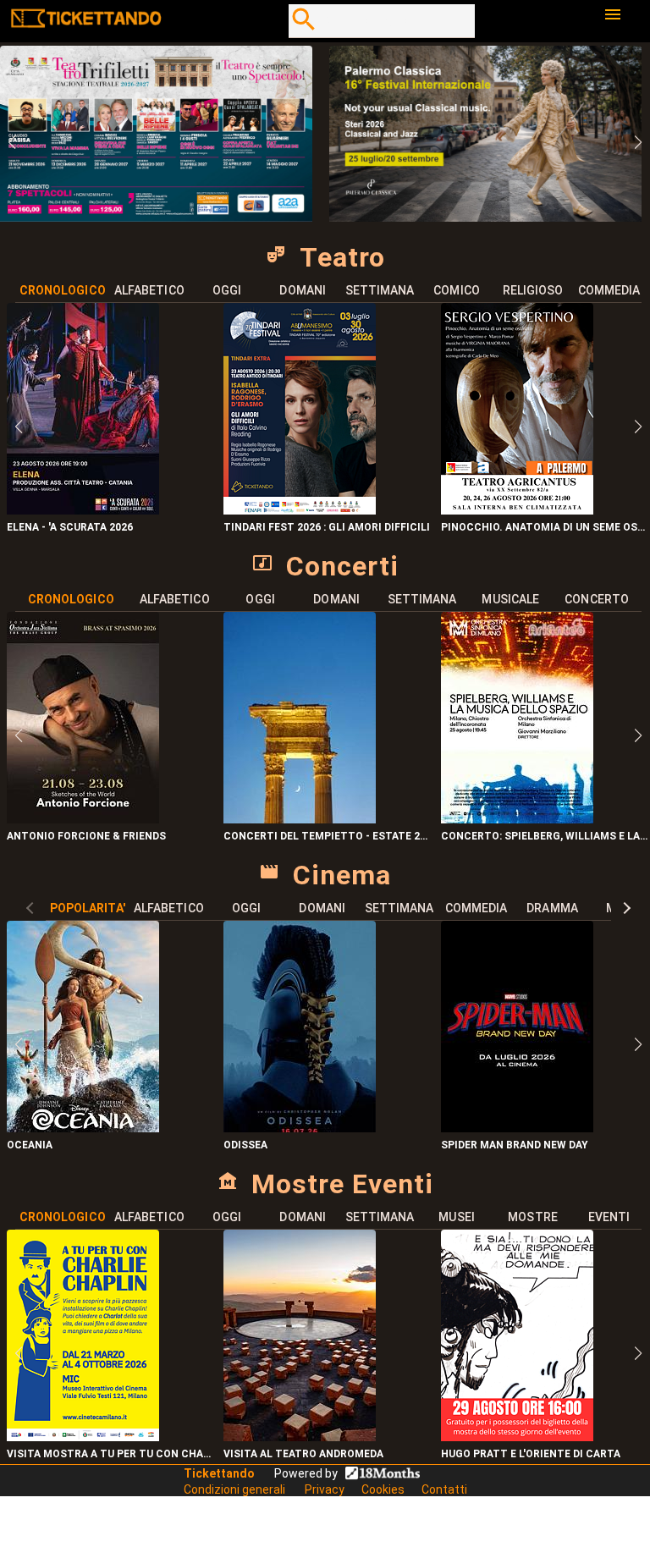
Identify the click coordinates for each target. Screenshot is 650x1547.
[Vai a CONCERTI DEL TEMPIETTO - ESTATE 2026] (299, 819)
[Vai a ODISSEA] (299, 1128)
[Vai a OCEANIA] (83, 1128)
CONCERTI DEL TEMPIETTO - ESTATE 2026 (327, 836)
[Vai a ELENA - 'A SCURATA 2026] (83, 510)
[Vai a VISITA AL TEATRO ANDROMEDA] (299, 1437)
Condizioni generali (236, 1489)
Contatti (444, 1489)
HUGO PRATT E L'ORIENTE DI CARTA (530, 1454)
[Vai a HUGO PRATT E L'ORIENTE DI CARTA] (517, 1437)
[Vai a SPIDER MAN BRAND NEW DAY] (517, 1128)
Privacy (324, 1489)
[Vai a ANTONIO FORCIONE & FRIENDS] (83, 819)
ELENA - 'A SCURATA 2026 (70, 527)
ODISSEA (245, 1145)
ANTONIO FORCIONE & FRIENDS (86, 836)
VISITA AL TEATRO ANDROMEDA (303, 1454)
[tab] (62, 290)
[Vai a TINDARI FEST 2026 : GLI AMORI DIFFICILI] (299, 510)
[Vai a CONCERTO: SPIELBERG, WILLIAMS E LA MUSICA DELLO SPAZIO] (517, 819)
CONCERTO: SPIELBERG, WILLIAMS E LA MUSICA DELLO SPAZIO (545, 836)
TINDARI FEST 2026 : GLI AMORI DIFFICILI (326, 527)
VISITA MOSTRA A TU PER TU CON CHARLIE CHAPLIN (111, 1454)
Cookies (383, 1489)
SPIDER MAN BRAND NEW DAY (514, 1145)
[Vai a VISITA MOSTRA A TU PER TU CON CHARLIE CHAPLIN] (83, 1437)
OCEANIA (29, 1145)
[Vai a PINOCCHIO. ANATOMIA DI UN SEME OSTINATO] (517, 510)
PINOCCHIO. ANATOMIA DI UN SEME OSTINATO (545, 527)
